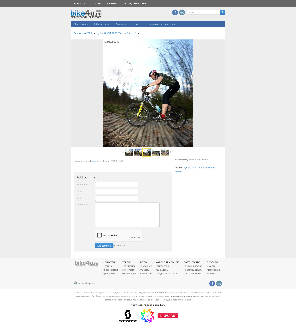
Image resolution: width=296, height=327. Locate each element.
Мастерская (213, 269)
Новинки (108, 265)
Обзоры (112, 3)
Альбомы (121, 23)
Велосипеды (129, 273)
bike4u (95, 160)
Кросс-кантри (110, 269)
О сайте (211, 265)
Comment (82, 204)
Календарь (162, 269)
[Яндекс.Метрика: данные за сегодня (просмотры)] (84, 283)
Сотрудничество (193, 265)
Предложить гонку (166, 273)
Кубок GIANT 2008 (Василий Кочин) (116, 33)
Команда (211, 273)
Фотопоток (146, 273)
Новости (80, 3)
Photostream (81, 23)
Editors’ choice (101, 23)
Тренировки (109, 273)
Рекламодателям (193, 269)
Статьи (96, 3)
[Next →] (148, 93)
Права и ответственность (162, 23)
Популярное (129, 265)
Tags (137, 23)
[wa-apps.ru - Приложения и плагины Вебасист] (147, 315)
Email (79, 190)
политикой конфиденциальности (187, 296)
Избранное (146, 265)
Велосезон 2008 (83, 33)
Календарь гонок (135, 3)
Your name (82, 184)
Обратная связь (192, 273)
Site (79, 197)
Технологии (128, 269)
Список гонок (163, 265)
